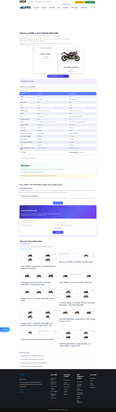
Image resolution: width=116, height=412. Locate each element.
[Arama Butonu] (91, 7)
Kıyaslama (66, 7)
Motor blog (53, 398)
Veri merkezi (79, 382)
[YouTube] (21, 392)
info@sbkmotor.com (24, 389)
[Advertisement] (58, 21)
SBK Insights (74, 7)
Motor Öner (5, 329)
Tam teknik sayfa (45, 58)
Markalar (53, 389)
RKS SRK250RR (72, 99)
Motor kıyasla (67, 380)
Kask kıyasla (66, 386)
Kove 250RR (40, 99)
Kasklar (65, 391)
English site (92, 387)
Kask (59, 7)
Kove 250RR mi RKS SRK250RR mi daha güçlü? (32, 359)
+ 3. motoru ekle (58, 228)
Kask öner (66, 389)
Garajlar (65, 394)
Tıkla (47, 148)
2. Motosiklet (63, 222)
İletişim (91, 381)
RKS (70, 96)
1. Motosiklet (24, 222)
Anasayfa (36, 7)
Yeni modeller (54, 391)
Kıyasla (58, 232)
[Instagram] (20, 392)
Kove (38, 96)
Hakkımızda (84, 7)
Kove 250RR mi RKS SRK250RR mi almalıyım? (32, 366)
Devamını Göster (58, 203)
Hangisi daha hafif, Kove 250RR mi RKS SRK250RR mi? (34, 363)
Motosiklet (52, 7)
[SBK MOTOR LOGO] (25, 7)
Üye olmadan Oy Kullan (58, 76)
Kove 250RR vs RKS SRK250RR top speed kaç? (32, 356)
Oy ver (46, 56)
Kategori (44, 7)
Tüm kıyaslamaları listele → (26, 249)
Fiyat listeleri (54, 386)
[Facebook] (22, 392)
